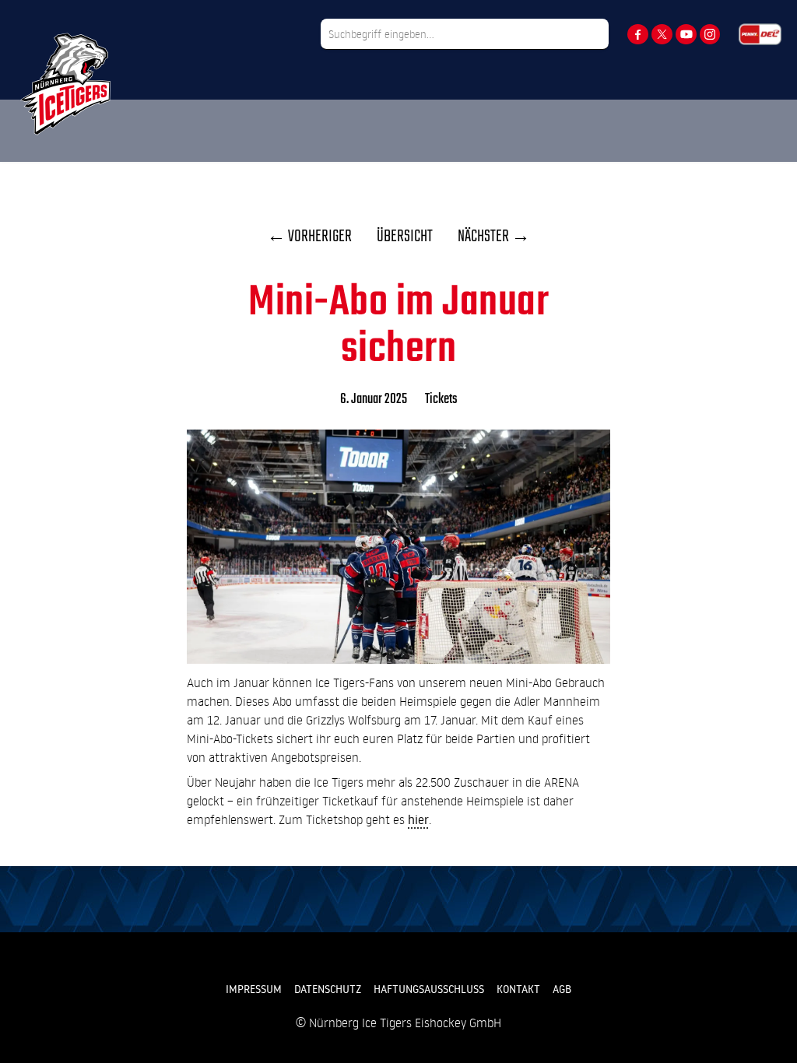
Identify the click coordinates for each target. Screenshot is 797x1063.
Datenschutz (327, 989)
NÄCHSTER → (494, 236)
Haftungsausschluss (429, 989)
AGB (562, 989)
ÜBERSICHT (405, 236)
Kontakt (518, 989)
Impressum (254, 989)
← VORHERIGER (309, 236)
